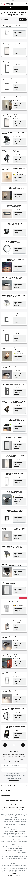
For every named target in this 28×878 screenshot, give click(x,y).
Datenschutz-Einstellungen (9, 807)
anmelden (16, 35)
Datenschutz (22, 807)
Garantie (16, 831)
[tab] (14, 785)
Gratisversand (7, 850)
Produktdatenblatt (19, 174)
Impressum (5, 809)
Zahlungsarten (7, 790)
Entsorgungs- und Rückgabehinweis (17, 809)
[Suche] (20, 4)
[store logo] (9, 4)
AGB (17, 807)
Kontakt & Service (8, 785)
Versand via (5, 795)
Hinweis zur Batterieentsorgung (14, 812)
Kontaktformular (15, 776)
